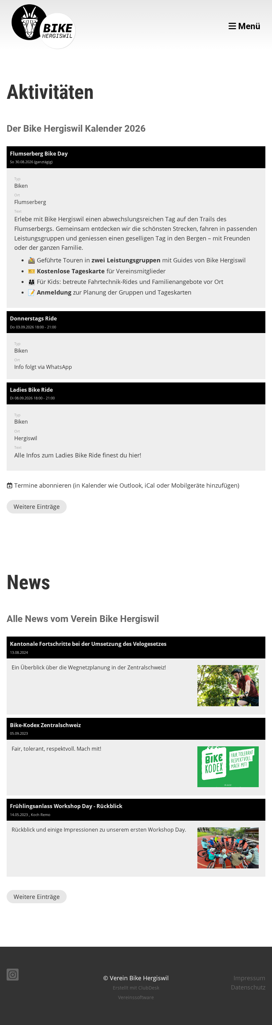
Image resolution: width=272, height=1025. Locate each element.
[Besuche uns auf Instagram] (13, 976)
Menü (248, 26)
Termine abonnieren (42, 485)
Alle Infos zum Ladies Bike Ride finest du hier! (77, 455)
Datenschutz (248, 987)
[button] (136, 227)
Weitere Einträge (37, 507)
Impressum (249, 978)
